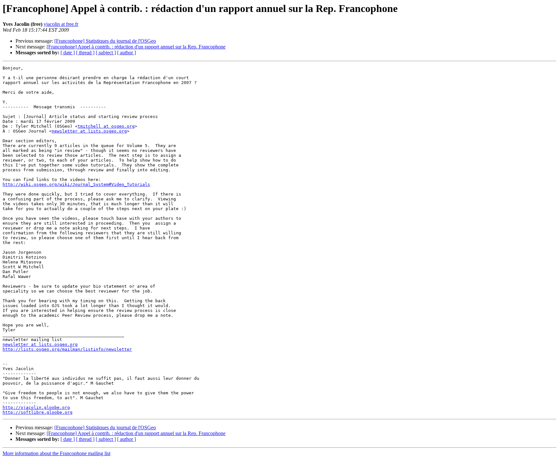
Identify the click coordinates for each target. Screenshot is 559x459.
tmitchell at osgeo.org (106, 126)
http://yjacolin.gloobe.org (36, 407)
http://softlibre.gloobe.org (37, 412)
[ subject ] (106, 52)
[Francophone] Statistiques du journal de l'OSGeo (105, 41)
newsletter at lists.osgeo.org (89, 131)
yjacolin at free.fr (61, 24)
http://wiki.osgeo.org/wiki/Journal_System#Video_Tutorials (76, 184)
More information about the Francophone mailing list (56, 453)
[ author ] (126, 52)
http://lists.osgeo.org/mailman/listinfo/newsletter (67, 349)
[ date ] (67, 52)
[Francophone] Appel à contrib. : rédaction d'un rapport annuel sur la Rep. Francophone (136, 46)
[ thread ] (85, 52)
